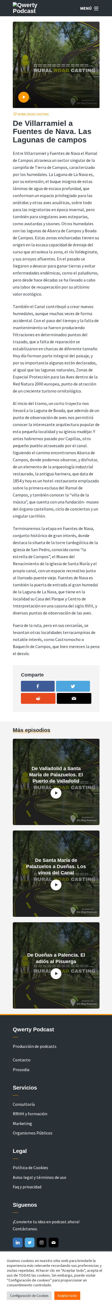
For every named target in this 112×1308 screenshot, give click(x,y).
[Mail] (53, 1242)
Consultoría (24, 1104)
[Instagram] (41, 1242)
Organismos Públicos (32, 1133)
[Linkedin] (18, 1242)
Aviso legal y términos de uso (39, 1177)
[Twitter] (30, 1242)
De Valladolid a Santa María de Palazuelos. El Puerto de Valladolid (56, 775)
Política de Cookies (30, 1167)
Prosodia (21, 1069)
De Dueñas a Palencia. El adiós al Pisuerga (56, 958)
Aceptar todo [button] (67, 1295)
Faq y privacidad (27, 1186)
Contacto (21, 1059)
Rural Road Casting (33, 114)
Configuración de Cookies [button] (29, 1295)
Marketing (22, 1123)
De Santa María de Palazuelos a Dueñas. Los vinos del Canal (56, 867)
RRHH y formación (30, 1113)
